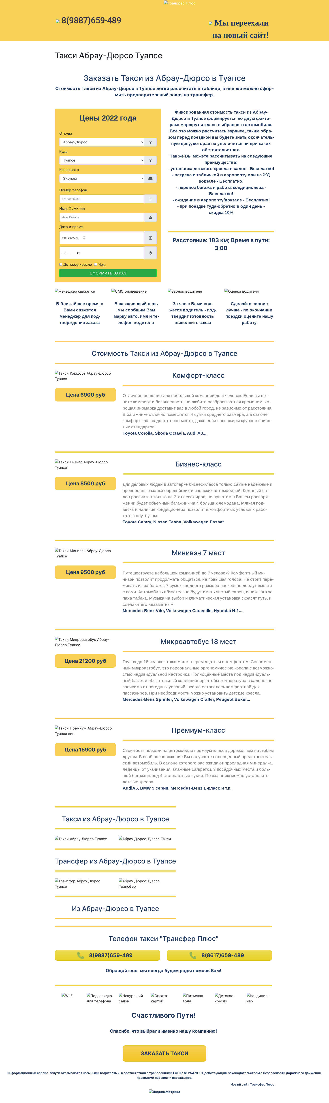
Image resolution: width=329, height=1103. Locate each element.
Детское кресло (77, 264)
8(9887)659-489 (91, 20)
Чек (101, 264)
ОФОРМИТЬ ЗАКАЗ (108, 273)
